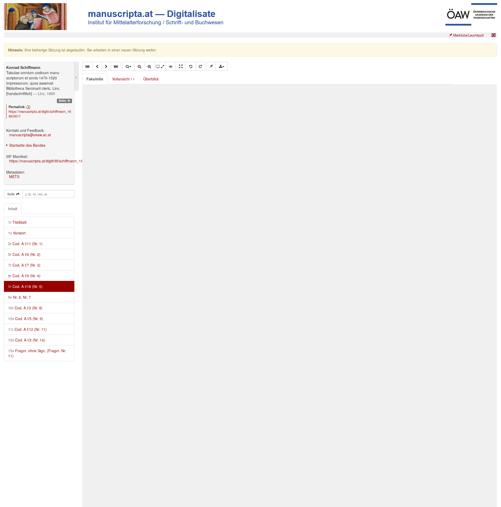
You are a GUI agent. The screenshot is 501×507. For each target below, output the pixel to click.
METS (14, 176)
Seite (11, 194)
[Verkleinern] (139, 66)
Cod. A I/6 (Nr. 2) (24, 254)
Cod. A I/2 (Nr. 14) (26, 340)
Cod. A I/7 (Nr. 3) (24, 265)
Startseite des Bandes (27, 145)
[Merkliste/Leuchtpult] (211, 66)
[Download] (222, 66)
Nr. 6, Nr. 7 (19, 297)
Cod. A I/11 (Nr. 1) (25, 243)
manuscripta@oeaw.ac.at (30, 134)
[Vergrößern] (149, 66)
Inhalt (12, 208)
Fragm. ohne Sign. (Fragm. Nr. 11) (37, 353)
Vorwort (17, 232)
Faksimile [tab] (94, 78)
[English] (493, 35)
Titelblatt (17, 222)
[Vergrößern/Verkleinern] (128, 66)
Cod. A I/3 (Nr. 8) (25, 307)
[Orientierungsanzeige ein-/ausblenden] (170, 66)
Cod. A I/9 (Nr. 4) (24, 275)
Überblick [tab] (151, 78)
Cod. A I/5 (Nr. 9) (25, 318)
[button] (87, 66)
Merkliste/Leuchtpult (468, 35)
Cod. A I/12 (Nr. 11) (27, 329)
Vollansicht (121, 78)
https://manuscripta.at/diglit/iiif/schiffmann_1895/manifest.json (59, 160)
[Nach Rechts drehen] (200, 66)
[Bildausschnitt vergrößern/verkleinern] (160, 66)
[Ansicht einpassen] (181, 66)
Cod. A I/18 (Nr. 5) (25, 286)
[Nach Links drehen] (191, 66)
